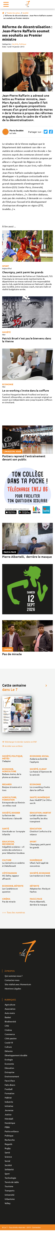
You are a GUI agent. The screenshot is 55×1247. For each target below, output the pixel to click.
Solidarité (9, 1169)
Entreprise (9, 1072)
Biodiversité (10, 1021)
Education (9, 1068)
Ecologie (9, 1059)
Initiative (9, 1106)
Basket (8, 1017)
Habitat (8, 1097)
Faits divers (10, 1085)
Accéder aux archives (14, 746)
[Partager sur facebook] (50, 132)
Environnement (12, 1076)
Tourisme (9, 1186)
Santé (7, 1152)
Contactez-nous (12, 980)
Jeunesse (9, 1110)
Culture (8, 1046)
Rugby (8, 1148)
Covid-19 (9, 1042)
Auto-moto (10, 1013)
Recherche (10, 1139)
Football (8, 1089)
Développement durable (16, 1055)
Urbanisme (10, 1199)
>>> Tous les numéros (13, 912)
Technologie (10, 1177)
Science (8, 1156)
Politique (22, 44)
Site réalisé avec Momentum (18, 984)
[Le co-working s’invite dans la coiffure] (27, 364)
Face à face (10, 1080)
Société (25, 13)
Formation (9, 1093)
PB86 (7, 1127)
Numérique (10, 1123)
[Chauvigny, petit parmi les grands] (27, 246)
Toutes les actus (13, 13)
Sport (5, 266)
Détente (9, 1051)
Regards (8, 1144)
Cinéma (8, 1030)
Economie (7, 384)
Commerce (10, 1034)
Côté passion (11, 1038)
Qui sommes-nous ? (13, 976)
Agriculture (10, 1004)
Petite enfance (12, 1131)
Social (7, 1161)
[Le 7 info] (27, 4)
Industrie (9, 1101)
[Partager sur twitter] (45, 132)
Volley (7, 1203)
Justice (8, 1114)
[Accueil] (3, 13)
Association (10, 1008)
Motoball (9, 1118)
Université (9, 1194)
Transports (9, 1190)
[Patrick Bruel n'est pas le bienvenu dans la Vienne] (27, 312)
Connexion (36, 1227)
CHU (7, 1025)
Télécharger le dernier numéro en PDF (21, 742)
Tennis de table (12, 1182)
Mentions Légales (13, 988)
